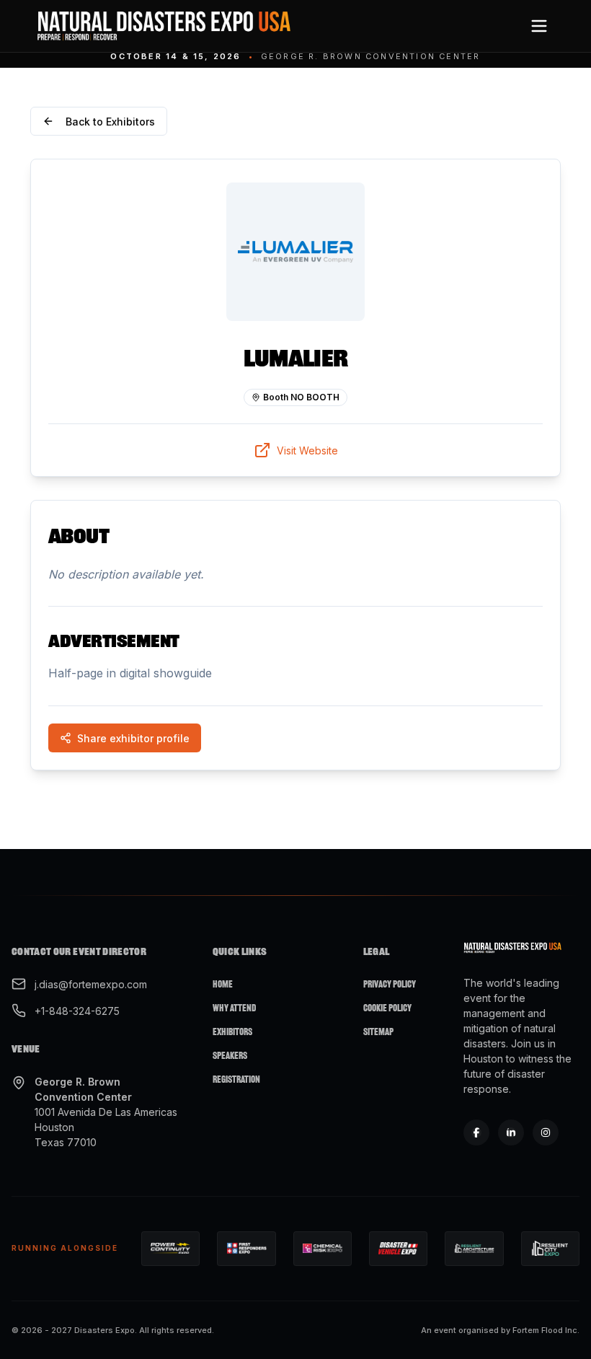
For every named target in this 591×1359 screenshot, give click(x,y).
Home (223, 984)
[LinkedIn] (511, 1132)
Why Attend (234, 1008)
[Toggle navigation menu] (539, 26)
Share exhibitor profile (133, 738)
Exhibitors (232, 1032)
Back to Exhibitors (110, 121)
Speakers (230, 1056)
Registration (236, 1079)
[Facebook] (476, 1132)
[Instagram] (546, 1132)
